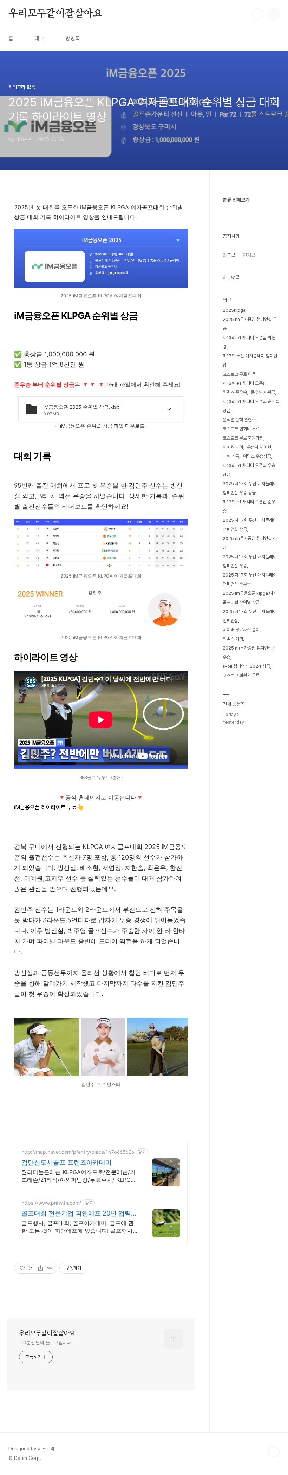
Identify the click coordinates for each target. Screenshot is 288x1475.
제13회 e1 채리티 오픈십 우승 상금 (249, 470)
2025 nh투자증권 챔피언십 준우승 (250, 652)
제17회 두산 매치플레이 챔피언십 (250, 360)
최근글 (229, 255)
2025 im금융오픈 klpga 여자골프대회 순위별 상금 (250, 598)
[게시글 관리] (49, 1268)
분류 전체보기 (236, 200)
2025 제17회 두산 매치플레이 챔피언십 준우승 (250, 579)
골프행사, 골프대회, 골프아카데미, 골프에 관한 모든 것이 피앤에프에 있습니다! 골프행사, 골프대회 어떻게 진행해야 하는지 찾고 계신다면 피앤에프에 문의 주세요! (79, 1226)
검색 (258, 14)
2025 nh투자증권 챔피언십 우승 (250, 324)
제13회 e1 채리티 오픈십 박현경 (249, 342)
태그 (39, 38)
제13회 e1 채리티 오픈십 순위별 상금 (251, 406)
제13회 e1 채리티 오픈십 (245, 383)
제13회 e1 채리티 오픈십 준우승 (249, 506)
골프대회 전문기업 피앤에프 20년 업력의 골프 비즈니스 (79, 1214)
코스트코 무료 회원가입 (243, 438)
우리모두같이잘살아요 (55, 14)
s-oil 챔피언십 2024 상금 (246, 666)
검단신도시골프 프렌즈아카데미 (66, 1162)
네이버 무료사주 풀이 (241, 629)
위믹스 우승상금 (257, 456)
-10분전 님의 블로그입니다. (45, 1342)
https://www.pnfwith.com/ (51, 1203)
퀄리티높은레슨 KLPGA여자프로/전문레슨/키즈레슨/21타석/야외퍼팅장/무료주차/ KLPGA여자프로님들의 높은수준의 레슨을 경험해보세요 (78, 1176)
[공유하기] (40, 1268)
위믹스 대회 (233, 638)
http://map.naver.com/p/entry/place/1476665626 (77, 1152)
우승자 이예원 (259, 447)
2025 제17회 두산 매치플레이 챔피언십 (250, 616)
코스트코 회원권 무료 (241, 675)
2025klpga (234, 310)
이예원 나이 (233, 447)
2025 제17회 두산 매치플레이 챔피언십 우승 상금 (250, 488)
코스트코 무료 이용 (239, 374)
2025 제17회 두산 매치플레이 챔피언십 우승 (250, 561)
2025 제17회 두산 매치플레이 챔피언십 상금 (250, 525)
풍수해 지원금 (263, 392)
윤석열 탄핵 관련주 (239, 419)
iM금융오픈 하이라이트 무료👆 (49, 807)
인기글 (249, 255)
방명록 (72, 38)
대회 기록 (231, 456)
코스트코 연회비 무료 (241, 429)
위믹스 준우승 (235, 392)
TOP (274, 1451)
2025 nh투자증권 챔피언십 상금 (250, 543)
